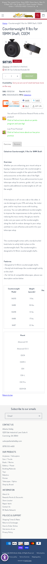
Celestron (27, 95)
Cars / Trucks (7, 459)
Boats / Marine (8, 462)
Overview (7, 144)
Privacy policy (13, 557)
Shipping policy (36, 557)
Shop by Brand (8, 484)
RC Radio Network (9, 510)
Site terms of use (9, 529)
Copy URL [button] (38, 106)
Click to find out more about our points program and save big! (22, 122)
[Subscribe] (39, 416)
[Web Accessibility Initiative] (4, 557)
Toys (4, 472)
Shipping (6, 66)
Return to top (8, 395)
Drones (5, 478)
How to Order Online (10, 526)
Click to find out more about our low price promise (23, 134)
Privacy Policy (8, 532)
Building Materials (9, 469)
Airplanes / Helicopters (11, 456)
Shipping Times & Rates (11, 519)
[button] (3, 15)
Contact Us (6, 507)
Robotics (6, 475)
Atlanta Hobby (17, 553)
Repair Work (7, 503)
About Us (6, 494)
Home (5, 23)
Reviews (17, 144)
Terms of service (24, 557)
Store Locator (8, 500)
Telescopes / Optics (10, 481)
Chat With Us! (40, 10)
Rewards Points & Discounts (13, 497)
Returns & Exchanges (10, 523)
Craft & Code (27, 560)
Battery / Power (8, 465)
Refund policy (41, 553)
